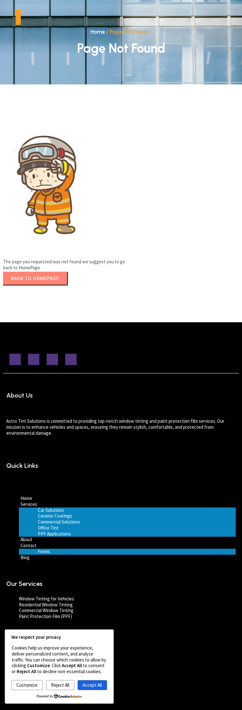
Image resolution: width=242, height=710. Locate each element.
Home (97, 32)
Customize (26, 685)
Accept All (92, 685)
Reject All (60, 685)
